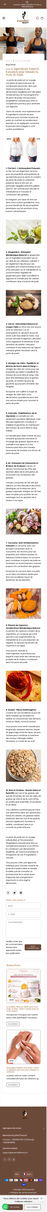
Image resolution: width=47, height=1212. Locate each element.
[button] (4, 18)
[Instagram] (9, 1159)
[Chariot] (42, 18)
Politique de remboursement (23, 1192)
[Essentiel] (23, 18)
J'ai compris (32, 1207)
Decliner (14, 1207)
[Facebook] (8, 893)
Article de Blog (21, 61)
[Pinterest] (21, 893)
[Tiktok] (13, 1159)
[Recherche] (37, 18)
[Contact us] (5, 1207)
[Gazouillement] (14, 893)
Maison (9, 61)
